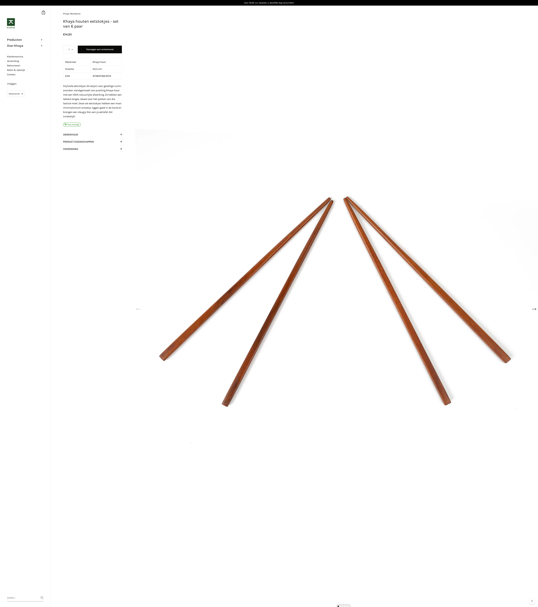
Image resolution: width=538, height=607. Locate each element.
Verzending (70, 149)
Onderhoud (70, 134)
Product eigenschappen (78, 141)
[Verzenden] (41, 597)
